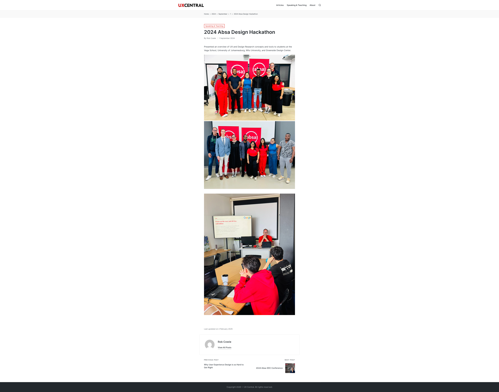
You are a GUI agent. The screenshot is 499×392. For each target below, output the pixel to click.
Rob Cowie (224, 341)
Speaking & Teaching (214, 26)
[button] (224, 347)
